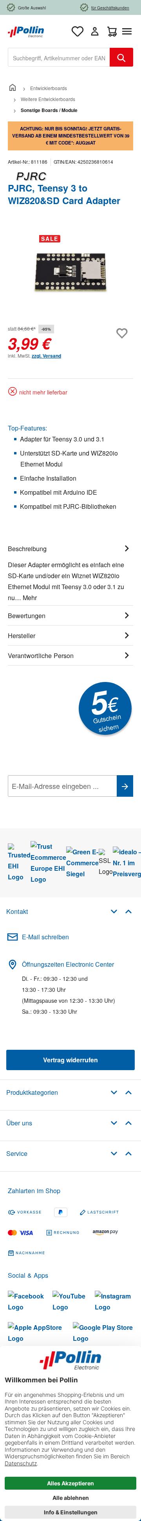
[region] (70, 273)
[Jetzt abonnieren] (125, 786)
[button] (121, 911)
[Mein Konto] (94, 31)
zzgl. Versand (46, 355)
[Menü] (128, 31)
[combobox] (59, 57)
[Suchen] (121, 57)
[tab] (70, 572)
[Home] (12, 88)
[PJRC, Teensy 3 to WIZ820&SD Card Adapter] (70, 273)
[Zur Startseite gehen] (26, 30)
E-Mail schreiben (45, 936)
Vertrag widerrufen (70, 1059)
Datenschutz (58, 803)
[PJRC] (70, 177)
